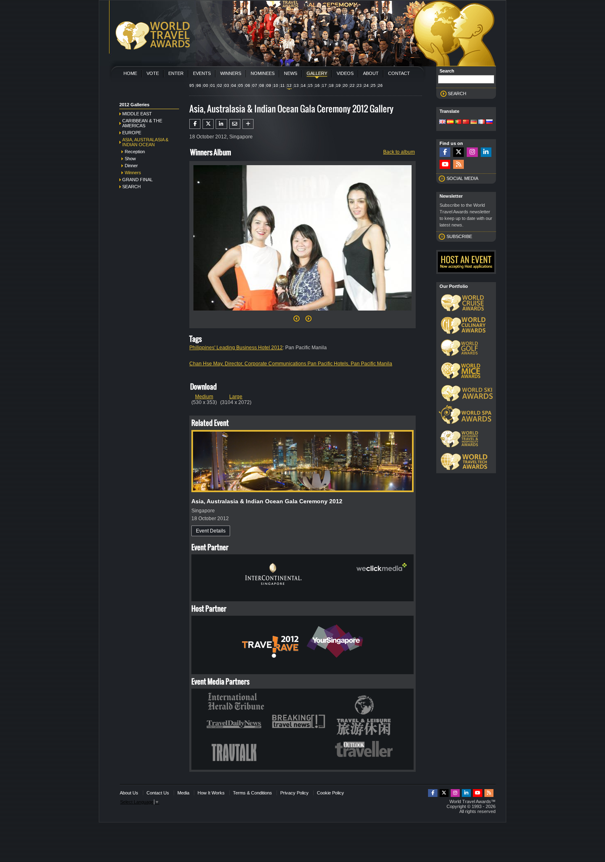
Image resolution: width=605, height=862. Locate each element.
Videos (345, 73)
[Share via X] (208, 123)
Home (130, 73)
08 (261, 85)
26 (380, 85)
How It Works (211, 792)
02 (219, 85)
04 (233, 85)
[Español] (450, 122)
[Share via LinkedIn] (221, 123)
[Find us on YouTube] (445, 164)
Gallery (317, 73)
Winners (230, 73)
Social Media (462, 178)
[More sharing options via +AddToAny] (248, 123)
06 (247, 85)
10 (275, 85)
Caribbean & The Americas (142, 123)
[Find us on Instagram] (472, 152)
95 (191, 85)
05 (240, 85)
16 (317, 85)
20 (345, 85)
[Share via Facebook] (195, 123)
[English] (442, 122)
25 (373, 85)
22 (352, 85)
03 (226, 85)
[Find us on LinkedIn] (486, 152)
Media (183, 792)
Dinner (131, 165)
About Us (129, 792)
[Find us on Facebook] (445, 152)
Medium (204, 396)
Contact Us (158, 792)
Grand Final (137, 179)
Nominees (263, 73)
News (290, 73)
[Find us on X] (458, 152)
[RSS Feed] (458, 164)
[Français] (481, 122)
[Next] (302, 313)
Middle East (137, 113)
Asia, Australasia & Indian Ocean (145, 142)
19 (338, 85)
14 (303, 85)
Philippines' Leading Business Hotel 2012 (236, 347)
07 (254, 85)
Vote (153, 73)
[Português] (458, 122)
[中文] (466, 122)
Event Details (211, 531)
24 (366, 85)
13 (296, 85)
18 (331, 85)
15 (310, 85)
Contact (399, 73)
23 (359, 85)
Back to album (399, 152)
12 (289, 85)
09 (268, 85)
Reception (135, 151)
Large (235, 396)
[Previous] (296, 321)
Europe (131, 132)
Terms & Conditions (252, 792)
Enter (176, 73)
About (371, 73)
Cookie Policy (330, 792)
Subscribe (459, 236)
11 (282, 85)
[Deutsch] (473, 122)
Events (202, 73)
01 (212, 85)
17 (324, 85)
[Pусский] (489, 122)
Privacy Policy (294, 792)
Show (130, 158)
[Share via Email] (235, 123)
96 (198, 85)
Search (131, 186)
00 (205, 85)
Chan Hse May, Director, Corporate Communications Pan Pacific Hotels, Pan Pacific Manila (290, 364)
